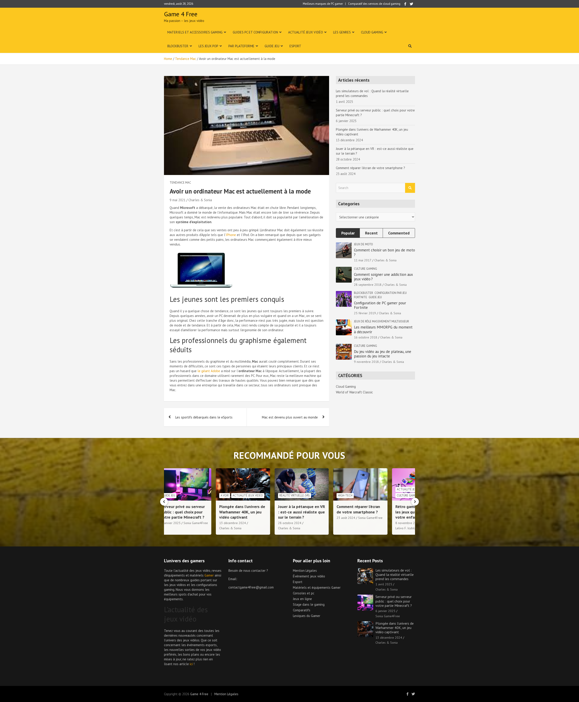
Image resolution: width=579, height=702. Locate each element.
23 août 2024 (304, 518)
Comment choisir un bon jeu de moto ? (384, 252)
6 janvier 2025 (385, 611)
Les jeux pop (208, 46)
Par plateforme (241, 46)
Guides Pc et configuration (255, 32)
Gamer (209, 575)
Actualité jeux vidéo (305, 32)
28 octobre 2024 (248, 523)
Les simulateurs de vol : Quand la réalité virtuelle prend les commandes (394, 574)
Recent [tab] (371, 233)
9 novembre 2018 (366, 362)
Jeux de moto (363, 244)
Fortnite (360, 297)
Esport (295, 46)
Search (410, 188)
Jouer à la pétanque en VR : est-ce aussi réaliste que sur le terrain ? (260, 512)
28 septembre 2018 (368, 285)
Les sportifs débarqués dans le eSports (204, 417)
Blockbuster (177, 46)
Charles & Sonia (200, 200)
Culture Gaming (365, 269)
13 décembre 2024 (191, 523)
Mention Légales (305, 570)
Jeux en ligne (302, 599)
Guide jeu (272, 46)
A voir (183, 495)
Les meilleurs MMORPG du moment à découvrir (383, 329)
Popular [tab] (348, 233)
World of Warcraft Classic (354, 392)
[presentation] (164, 502)
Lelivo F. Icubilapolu (367, 528)
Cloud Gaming (372, 32)
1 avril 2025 (383, 584)
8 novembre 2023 (366, 523)
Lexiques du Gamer (306, 616)
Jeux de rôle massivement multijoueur (381, 321)
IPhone (231, 235)
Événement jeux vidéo (309, 576)
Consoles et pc (303, 593)
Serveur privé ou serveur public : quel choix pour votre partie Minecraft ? (393, 600)
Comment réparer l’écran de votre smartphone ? (370, 168)
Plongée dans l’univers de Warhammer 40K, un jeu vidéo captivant (201, 512)
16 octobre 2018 (365, 337)
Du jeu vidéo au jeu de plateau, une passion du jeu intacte (382, 354)
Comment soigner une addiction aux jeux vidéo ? (383, 276)
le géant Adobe (208, 371)
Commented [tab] (399, 233)
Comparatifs (301, 610)
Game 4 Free (180, 14)
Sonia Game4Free (329, 518)
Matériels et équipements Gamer (317, 587)
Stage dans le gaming (309, 604)
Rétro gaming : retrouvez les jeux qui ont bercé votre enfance (376, 512)
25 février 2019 (365, 313)
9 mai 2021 (177, 200)
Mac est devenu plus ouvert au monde (290, 417)
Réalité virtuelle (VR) (253, 495)
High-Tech (304, 495)
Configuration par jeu (391, 293)
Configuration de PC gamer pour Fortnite (380, 305)
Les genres (342, 32)
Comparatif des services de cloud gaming (374, 4)
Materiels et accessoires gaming (195, 32)
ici (191, 664)
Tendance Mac (180, 182)
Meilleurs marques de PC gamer (323, 4)
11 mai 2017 (362, 260)
